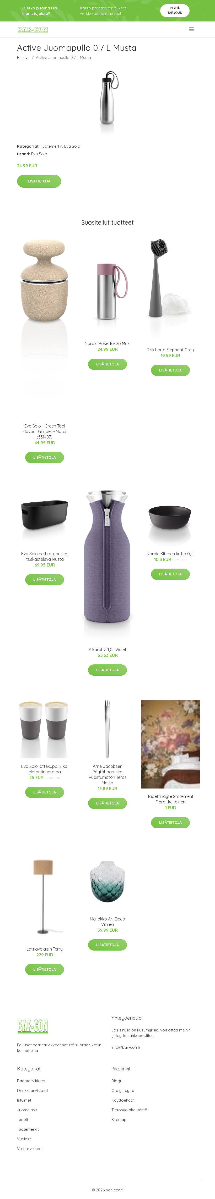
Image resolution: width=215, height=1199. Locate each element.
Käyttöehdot (123, 1100)
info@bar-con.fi (125, 1047)
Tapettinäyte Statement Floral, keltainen (170, 799)
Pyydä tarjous (175, 10)
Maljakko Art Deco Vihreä (107, 921)
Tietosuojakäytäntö (129, 1109)
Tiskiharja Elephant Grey (170, 349)
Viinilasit (24, 1138)
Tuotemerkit (51, 146)
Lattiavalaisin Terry (44, 949)
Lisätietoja (39, 181)
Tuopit (22, 1119)
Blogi (116, 1080)
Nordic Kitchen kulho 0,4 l (171, 553)
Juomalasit (27, 1109)
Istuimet (24, 1100)
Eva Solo (72, 146)
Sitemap (118, 1119)
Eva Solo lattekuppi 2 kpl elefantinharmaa (44, 769)
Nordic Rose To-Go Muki (107, 343)
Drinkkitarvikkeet (32, 1090)
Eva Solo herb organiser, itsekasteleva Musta (44, 556)
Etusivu (23, 57)
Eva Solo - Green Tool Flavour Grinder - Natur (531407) (45, 431)
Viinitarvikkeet (30, 1148)
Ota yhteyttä (122, 1090)
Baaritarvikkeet (31, 1080)
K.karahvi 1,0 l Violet (107, 649)
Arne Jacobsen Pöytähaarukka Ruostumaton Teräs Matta (108, 774)
